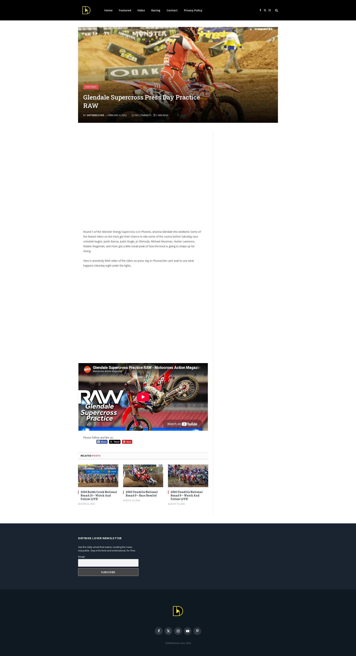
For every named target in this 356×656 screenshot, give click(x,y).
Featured (125, 10)
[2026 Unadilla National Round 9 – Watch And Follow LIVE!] (188, 476)
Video (141, 10)
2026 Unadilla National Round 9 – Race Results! (142, 493)
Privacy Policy (193, 10)
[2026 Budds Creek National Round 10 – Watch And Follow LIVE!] (98, 476)
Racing (155, 10)
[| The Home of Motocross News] (86, 10)
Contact (172, 10)
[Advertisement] (143, 175)
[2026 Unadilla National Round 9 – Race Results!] (143, 476)
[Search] (276, 10)
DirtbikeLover (95, 115)
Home (108, 10)
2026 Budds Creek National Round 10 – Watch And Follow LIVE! (99, 495)
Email (81, 556)
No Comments (143, 115)
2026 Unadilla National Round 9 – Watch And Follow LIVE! (187, 495)
